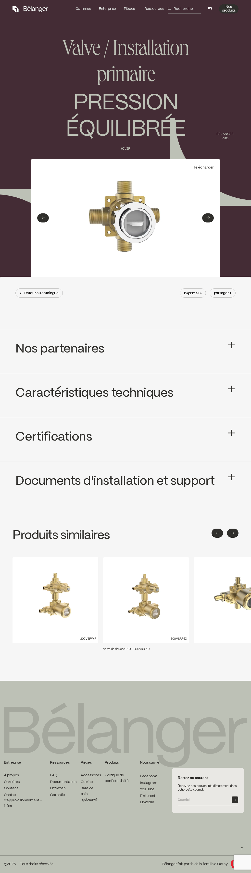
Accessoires (91, 775)
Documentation (63, 782)
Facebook (148, 776)
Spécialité (89, 800)
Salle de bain (87, 791)
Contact (11, 788)
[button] (210, 9)
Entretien (57, 788)
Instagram (148, 783)
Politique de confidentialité (117, 778)
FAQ (53, 775)
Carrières (12, 782)
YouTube (147, 789)
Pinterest (147, 796)
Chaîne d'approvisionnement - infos (23, 800)
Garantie (57, 795)
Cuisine (87, 782)
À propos (11, 775)
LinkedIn (147, 802)
